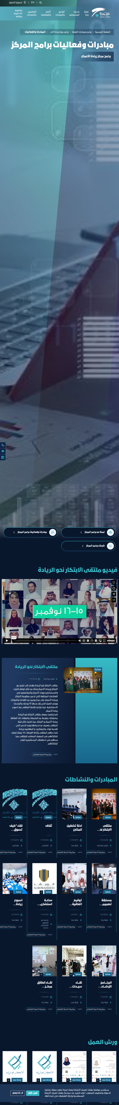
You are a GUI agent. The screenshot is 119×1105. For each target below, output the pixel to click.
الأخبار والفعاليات (46, 13)
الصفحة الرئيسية (102, 32)
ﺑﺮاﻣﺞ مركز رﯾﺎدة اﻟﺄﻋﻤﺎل (59, 32)
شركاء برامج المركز (95, 545)
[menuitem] (32, 2)
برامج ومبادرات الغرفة (82, 32)
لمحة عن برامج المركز (95, 532)
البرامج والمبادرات (60, 13)
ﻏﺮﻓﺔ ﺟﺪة (86, 13)
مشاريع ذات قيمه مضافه (18, 13)
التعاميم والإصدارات (31, 13)
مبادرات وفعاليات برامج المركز (32, 532)
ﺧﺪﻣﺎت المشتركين (74, 13)
